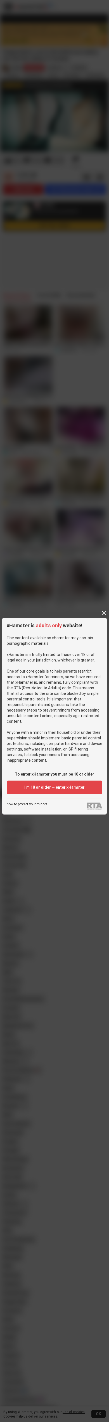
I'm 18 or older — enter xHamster (54, 787)
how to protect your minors (27, 804)
